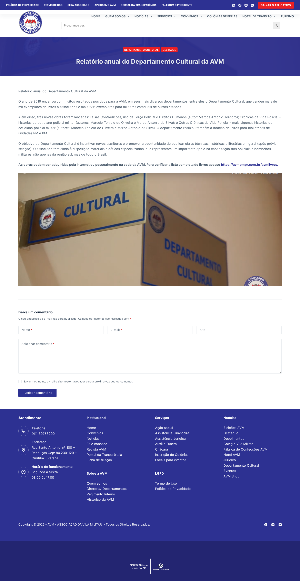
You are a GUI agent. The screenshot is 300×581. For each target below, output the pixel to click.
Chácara (161, 449)
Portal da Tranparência (104, 455)
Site (202, 330)
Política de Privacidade (173, 489)
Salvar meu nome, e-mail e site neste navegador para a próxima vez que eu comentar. (78, 381)
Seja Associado (78, 5)
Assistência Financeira (172, 433)
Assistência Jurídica (170, 438)
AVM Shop (231, 476)
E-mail (116, 330)
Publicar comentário (37, 393)
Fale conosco (97, 444)
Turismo (287, 16)
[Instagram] (246, 5)
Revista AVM (96, 449)
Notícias (141, 16)
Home (95, 16)
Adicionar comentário (37, 344)
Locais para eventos (170, 460)
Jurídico (229, 460)
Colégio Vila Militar (238, 444)
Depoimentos (233, 438)
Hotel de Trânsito (257, 16)
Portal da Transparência (139, 5)
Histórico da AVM (100, 499)
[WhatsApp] (233, 5)
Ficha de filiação (99, 460)
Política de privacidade (22, 5)
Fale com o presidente (177, 5)
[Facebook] (239, 5)
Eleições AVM (233, 428)
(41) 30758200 (43, 434)
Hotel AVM (231, 455)
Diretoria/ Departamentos (107, 489)
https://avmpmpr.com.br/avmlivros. (249, 164)
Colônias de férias (222, 16)
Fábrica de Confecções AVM (245, 449)
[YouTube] (252, 5)
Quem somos (115, 16)
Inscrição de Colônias (171, 455)
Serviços (164, 16)
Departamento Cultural (141, 49)
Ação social (164, 428)
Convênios (189, 16)
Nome (26, 330)
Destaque (169, 49)
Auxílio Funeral (166, 444)
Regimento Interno (101, 494)
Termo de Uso (53, 5)
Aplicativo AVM (105, 5)
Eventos (229, 471)
